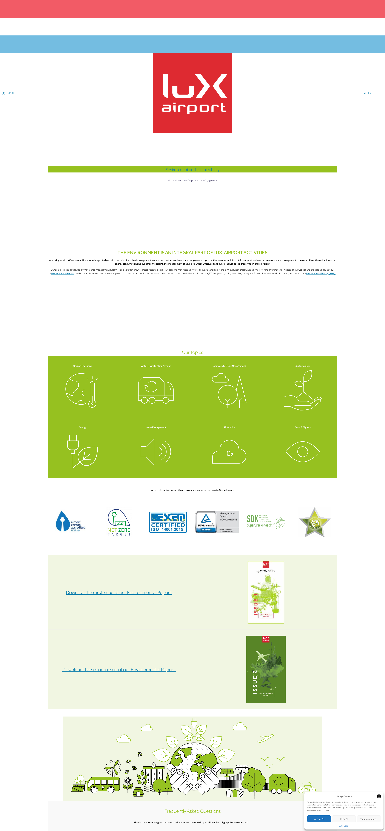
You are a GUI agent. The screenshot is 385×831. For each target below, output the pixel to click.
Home (171, 180)
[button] (378, 796)
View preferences (368, 818)
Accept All (319, 818)
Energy (82, 427)
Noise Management (156, 427)
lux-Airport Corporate (187, 180)
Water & (145, 365)
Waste (153, 365)
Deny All (344, 818)
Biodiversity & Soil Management (229, 365)
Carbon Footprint (82, 365)
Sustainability (303, 365)
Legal (340, 826)
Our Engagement (208, 180)
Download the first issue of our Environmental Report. (119, 592)
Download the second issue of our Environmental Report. (119, 669)
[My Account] (365, 93)
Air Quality (229, 427)
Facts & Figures (303, 427)
